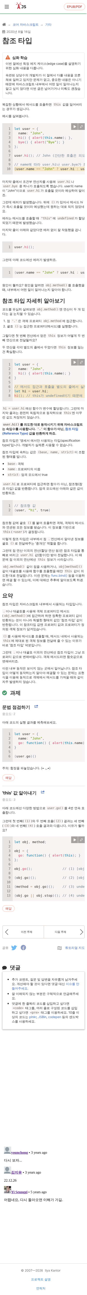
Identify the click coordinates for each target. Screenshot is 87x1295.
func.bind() (59, 575)
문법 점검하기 (16, 707)
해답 (8, 777)
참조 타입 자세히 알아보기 (33, 300)
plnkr (32, 1017)
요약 (7, 595)
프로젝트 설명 (41, 1279)
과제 (15, 693)
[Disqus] (43, 1085)
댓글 (15, 967)
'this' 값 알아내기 (19, 793)
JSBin (42, 1017)
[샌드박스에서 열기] (81, 126)
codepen (54, 1017)
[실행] (74, 126)
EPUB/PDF (74, 6)
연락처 (41, 1288)
